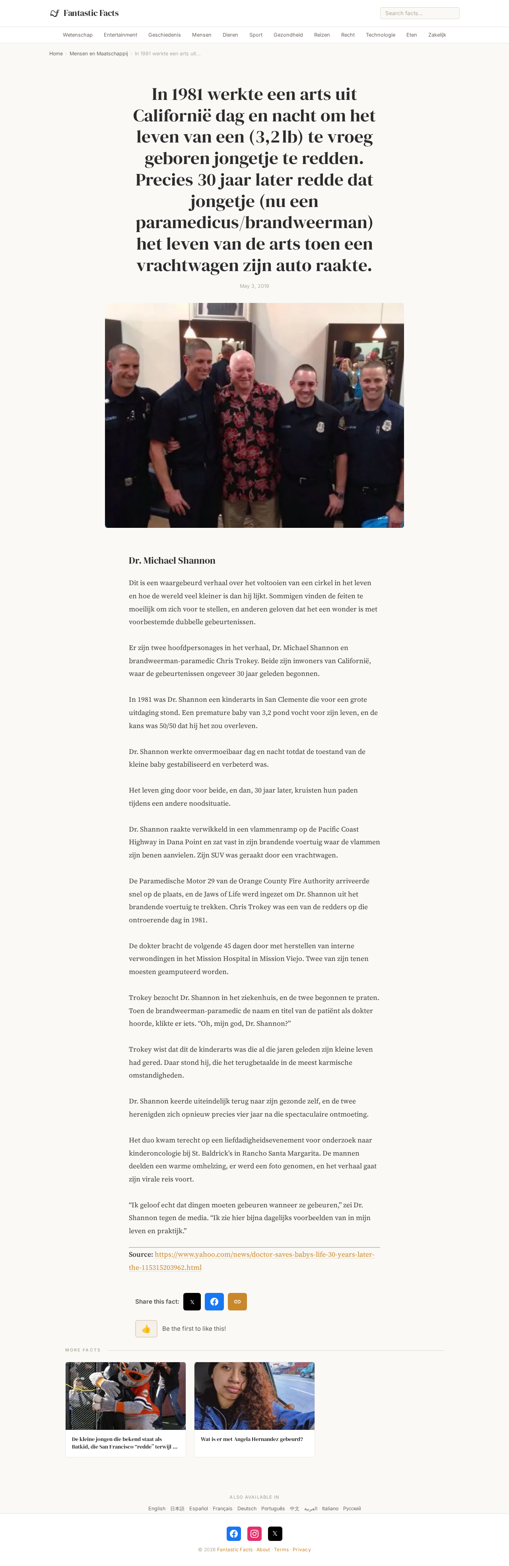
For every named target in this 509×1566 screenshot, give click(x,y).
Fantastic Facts (235, 1549)
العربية (310, 1508)
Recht (348, 35)
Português (273, 1508)
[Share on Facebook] (214, 1301)
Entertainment (120, 35)
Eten (411, 35)
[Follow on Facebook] (234, 1534)
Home (56, 54)
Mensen (202, 35)
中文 (294, 1508)
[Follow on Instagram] (254, 1534)
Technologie (380, 35)
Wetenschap (78, 35)
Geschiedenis (164, 35)
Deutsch (246, 1508)
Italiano (330, 1508)
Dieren (230, 35)
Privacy (302, 1549)
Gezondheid (288, 35)
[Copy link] (237, 1301)
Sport (255, 35)
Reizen (322, 35)
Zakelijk (437, 35)
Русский (352, 1508)
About (263, 1549)
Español (198, 1508)
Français (223, 1508)
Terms (281, 1549)
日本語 (177, 1508)
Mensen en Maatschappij (99, 54)
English (156, 1508)
